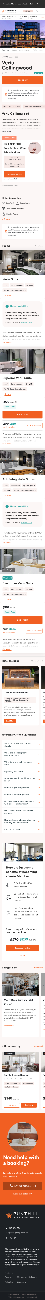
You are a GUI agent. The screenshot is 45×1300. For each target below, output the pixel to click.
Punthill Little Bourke (16, 1075)
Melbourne (22, 1277)
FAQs (35, 50)
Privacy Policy (13, 1294)
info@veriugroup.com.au (16, 1233)
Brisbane (33, 1277)
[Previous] (3, 34)
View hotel (12, 1105)
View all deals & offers (10, 186)
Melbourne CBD (12, 57)
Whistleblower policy (16, 1297)
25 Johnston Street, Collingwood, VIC (20, 73)
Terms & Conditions (29, 1294)
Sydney (8, 1277)
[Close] (37, 3)
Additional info (24, 50)
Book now (23, 80)
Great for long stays (12, 106)
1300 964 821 (26, 322)
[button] (41, 11)
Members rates (8, 427)
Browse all (38, 968)
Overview (5, 50)
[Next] (42, 34)
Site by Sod (32, 1297)
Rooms (14, 50)
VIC (3, 57)
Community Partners (16, 692)
